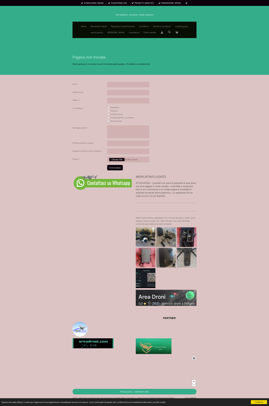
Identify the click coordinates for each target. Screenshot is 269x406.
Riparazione (114, 107)
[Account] (162, 32)
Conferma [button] (259, 402)
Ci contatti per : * (78, 108)
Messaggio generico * (80, 128)
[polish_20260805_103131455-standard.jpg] (166, 257)
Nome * (75, 84)
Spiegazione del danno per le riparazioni (87, 151)
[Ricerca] (169, 32)
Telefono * (76, 100)
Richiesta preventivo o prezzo (83, 143)
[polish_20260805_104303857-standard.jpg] (145, 278)
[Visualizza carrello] (176, 32)
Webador (193, 398)
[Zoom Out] (193, 384)
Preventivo (114, 111)
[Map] (134, 371)
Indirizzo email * (78, 92)
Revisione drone (116, 121)
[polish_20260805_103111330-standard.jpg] (145, 257)
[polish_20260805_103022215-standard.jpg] (166, 237)
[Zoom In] (193, 381)
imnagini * (76, 159)
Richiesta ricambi (116, 114)
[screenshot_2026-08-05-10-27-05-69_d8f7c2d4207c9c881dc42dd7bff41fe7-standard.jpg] (186, 257)
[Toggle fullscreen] (193, 358)
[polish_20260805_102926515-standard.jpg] (145, 237)
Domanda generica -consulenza (121, 117)
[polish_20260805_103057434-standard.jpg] (186, 237)
